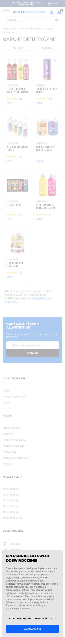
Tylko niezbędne (20, 618)
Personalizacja (45, 618)
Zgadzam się (32, 628)
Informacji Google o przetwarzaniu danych (26, 606)
